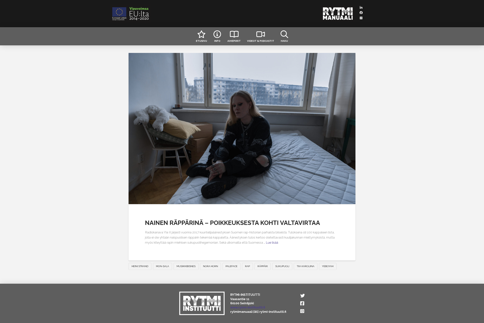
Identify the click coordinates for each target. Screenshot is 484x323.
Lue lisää (272, 242)
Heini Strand (140, 266)
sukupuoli (282, 266)
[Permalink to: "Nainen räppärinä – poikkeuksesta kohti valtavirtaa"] (242, 128)
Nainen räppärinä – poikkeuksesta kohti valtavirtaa (232, 222)
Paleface (231, 266)
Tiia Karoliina (305, 266)
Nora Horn (210, 266)
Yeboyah (328, 266)
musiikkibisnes (186, 266)
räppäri (263, 266)
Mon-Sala (162, 266)
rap (247, 266)
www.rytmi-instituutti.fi (247, 307)
